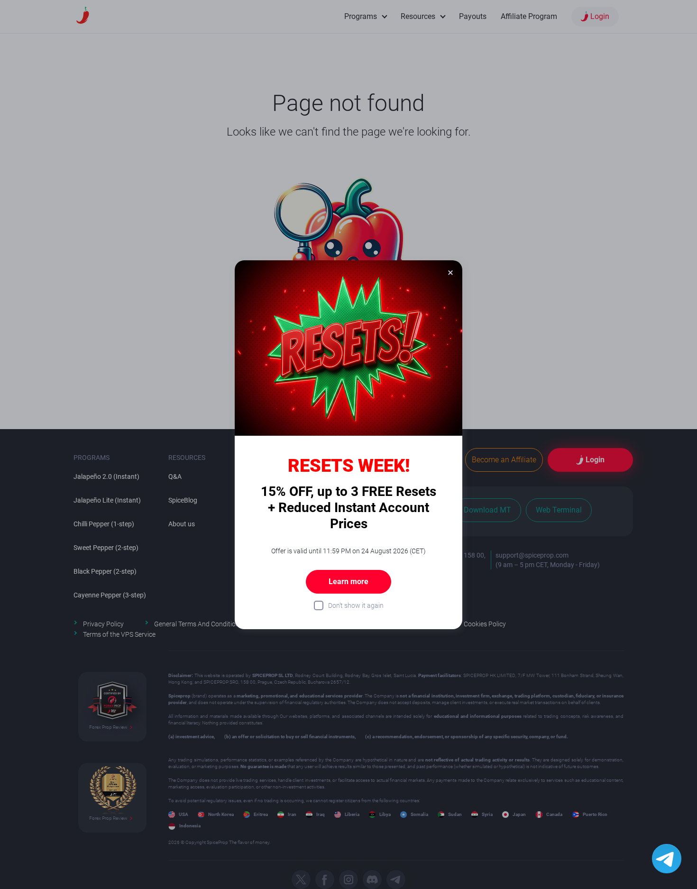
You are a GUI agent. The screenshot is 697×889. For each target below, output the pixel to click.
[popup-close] (450, 272)
